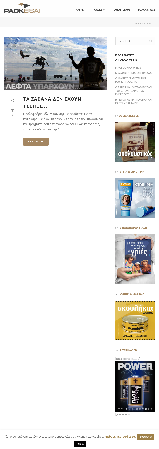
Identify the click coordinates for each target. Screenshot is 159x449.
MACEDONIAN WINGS (128, 67)
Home (138, 23)
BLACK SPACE (146, 9)
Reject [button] (80, 443)
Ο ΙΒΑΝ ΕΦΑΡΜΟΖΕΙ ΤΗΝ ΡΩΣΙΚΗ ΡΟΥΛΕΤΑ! (130, 80)
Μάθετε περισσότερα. (120, 436)
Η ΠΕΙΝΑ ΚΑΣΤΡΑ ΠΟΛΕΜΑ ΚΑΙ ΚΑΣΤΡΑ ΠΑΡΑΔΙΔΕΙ (133, 101)
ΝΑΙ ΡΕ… (80, 9)
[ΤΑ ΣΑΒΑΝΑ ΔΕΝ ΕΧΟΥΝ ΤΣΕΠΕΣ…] (55, 63)
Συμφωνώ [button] (146, 436)
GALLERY (100, 9)
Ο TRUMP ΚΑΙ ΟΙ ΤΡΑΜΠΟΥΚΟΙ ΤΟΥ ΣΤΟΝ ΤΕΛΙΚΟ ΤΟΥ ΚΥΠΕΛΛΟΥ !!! (133, 91)
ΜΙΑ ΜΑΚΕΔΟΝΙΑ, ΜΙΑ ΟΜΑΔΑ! (133, 73)
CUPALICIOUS (121, 9)
